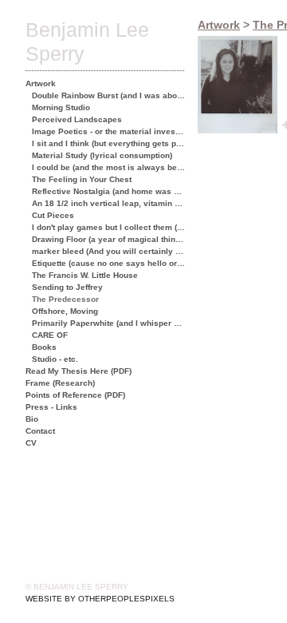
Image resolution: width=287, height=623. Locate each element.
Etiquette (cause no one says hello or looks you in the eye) (109, 263)
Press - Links (51, 407)
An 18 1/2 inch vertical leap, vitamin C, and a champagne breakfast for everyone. (109, 203)
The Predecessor (65, 299)
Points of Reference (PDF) (75, 395)
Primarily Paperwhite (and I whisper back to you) (109, 323)
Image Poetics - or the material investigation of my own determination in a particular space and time (109, 131)
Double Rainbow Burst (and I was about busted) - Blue (109, 95)
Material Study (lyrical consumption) (102, 155)
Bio (32, 419)
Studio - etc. (55, 359)
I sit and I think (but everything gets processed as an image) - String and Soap (109, 143)
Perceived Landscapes (77, 119)
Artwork (41, 83)
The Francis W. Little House (85, 275)
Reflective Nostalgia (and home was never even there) (109, 191)
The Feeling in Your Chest (82, 179)
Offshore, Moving (65, 311)
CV (31, 442)
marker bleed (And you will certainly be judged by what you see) (109, 251)
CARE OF (50, 335)
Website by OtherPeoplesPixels (100, 598)
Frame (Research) (60, 383)
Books (44, 347)
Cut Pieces (53, 215)
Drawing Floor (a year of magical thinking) (109, 239)
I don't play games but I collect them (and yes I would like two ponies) (109, 227)
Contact (40, 431)
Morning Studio (61, 107)
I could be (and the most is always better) (109, 167)
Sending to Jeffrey (67, 287)
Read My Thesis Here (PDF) (79, 371)
